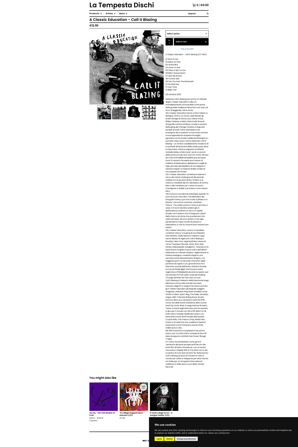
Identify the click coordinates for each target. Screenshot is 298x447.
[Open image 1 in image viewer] (126, 67)
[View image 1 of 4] (104, 112)
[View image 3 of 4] (134, 112)
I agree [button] (159, 439)
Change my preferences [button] (186, 439)
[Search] (208, 13)
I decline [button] (169, 439)
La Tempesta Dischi (121, 5)
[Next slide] (160, 67)
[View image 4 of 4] (149, 112)
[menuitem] (95, 13)
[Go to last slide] (93, 67)
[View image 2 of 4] (119, 112)
